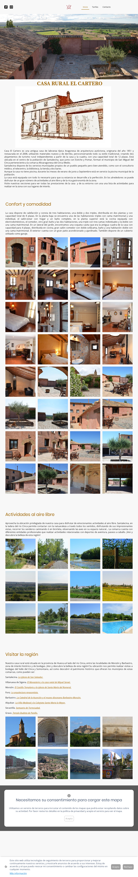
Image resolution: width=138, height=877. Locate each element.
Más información (18, 873)
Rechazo (128, 866)
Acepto (69, 818)
